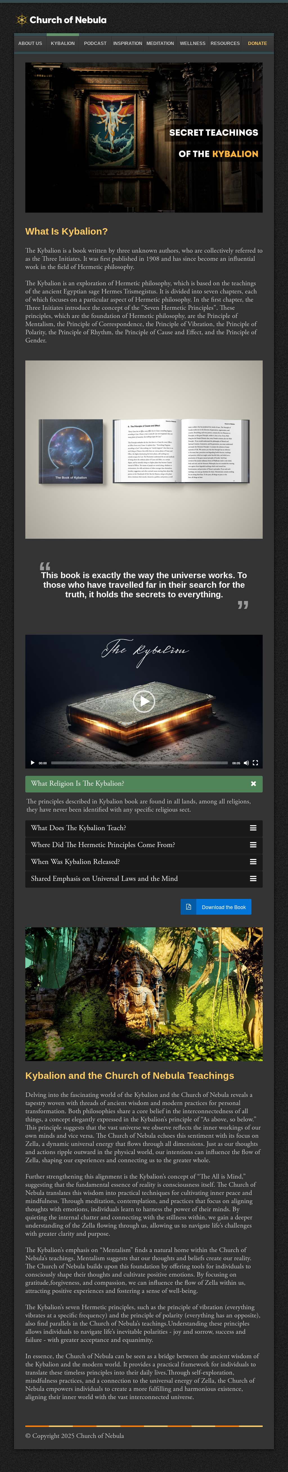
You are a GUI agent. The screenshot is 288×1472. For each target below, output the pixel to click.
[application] (144, 702)
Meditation (160, 43)
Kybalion (63, 43)
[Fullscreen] (255, 763)
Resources (225, 43)
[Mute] (246, 763)
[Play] (32, 763)
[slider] (139, 762)
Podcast (95, 43)
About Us (30, 43)
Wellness (193, 43)
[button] (144, 701)
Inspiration (127, 43)
